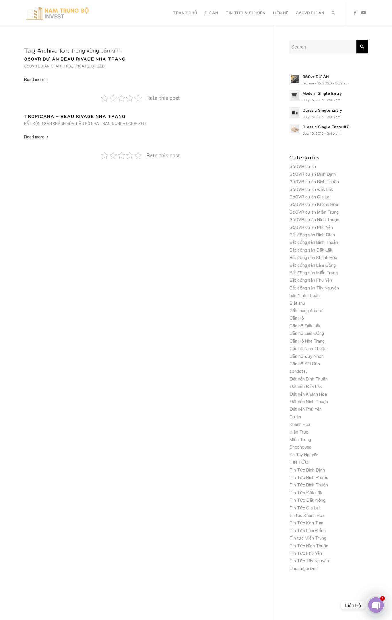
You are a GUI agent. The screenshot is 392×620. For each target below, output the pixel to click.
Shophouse (300, 447)
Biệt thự (297, 303)
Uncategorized (89, 66)
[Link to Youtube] (363, 12)
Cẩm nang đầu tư (306, 310)
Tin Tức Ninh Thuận (309, 545)
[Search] (333, 13)
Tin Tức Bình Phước (309, 477)
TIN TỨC (299, 462)
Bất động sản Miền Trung (314, 272)
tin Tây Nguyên (304, 454)
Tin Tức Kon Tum (306, 522)
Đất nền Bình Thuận (309, 379)
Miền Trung (300, 439)
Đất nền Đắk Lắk (306, 386)
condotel (298, 371)
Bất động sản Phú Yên (311, 280)
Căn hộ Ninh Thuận (308, 348)
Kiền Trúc (299, 432)
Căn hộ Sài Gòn (305, 363)
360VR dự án (303, 166)
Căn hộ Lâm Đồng (307, 333)
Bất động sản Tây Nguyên (314, 288)
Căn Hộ (297, 318)
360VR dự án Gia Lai (310, 197)
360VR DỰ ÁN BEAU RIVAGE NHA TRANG (75, 59)
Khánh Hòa (300, 424)
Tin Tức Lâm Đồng (308, 530)
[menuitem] (185, 13)
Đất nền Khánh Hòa (308, 394)
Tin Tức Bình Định (307, 470)
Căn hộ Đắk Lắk (305, 325)
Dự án (295, 417)
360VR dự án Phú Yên (311, 227)
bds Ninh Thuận (305, 295)
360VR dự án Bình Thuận (314, 181)
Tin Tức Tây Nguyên (309, 560)
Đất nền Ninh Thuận (309, 401)
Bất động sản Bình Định (312, 234)
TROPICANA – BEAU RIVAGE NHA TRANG (75, 116)
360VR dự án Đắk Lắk (311, 189)
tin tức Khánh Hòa (307, 515)
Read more (34, 79)
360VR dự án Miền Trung (314, 212)
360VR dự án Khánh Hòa (48, 66)
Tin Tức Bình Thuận (309, 485)
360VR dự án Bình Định (313, 174)
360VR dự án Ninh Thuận (314, 219)
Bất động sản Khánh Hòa (49, 123)
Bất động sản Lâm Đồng (313, 265)
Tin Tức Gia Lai (305, 508)
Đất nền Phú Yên (306, 409)
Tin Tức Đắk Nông (307, 500)
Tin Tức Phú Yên (306, 553)
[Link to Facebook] (355, 12)
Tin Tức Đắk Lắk (306, 492)
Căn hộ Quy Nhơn (307, 356)
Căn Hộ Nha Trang (94, 123)
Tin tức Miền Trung (308, 538)
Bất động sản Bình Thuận (314, 242)
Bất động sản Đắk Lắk (311, 250)
